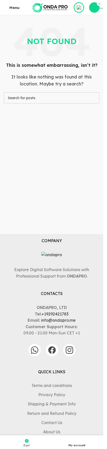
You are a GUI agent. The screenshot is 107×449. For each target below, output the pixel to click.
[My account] (79, 7)
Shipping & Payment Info (52, 403)
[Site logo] (50, 6)
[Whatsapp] (34, 350)
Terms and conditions (51, 385)
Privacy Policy (51, 394)
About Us (51, 431)
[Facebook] (52, 350)
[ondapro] (51, 255)
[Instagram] (69, 350)
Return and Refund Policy (51, 413)
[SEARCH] (94, 98)
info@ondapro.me (58, 320)
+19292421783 (55, 313)
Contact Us (51, 422)
